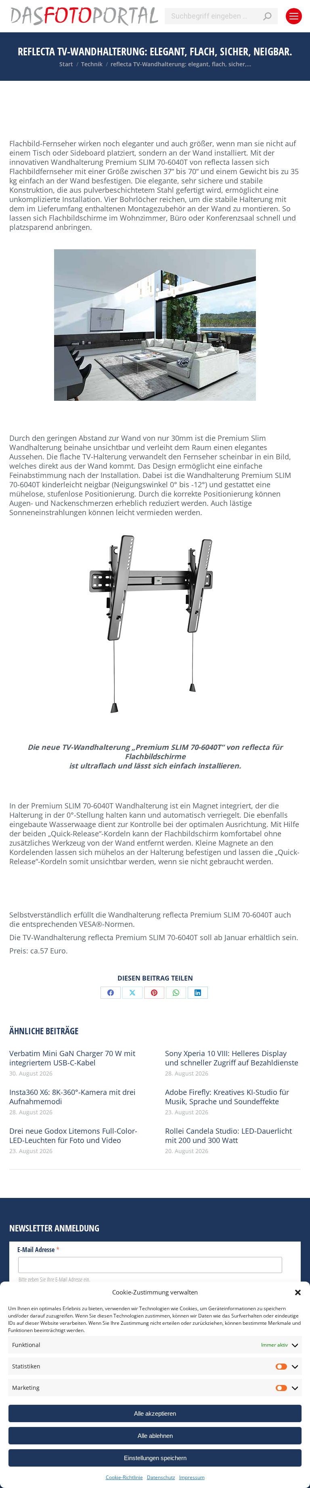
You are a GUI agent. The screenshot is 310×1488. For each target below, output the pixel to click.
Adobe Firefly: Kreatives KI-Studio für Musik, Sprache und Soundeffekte (227, 1097)
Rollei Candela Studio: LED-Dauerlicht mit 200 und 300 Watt (228, 1135)
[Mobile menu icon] (294, 16)
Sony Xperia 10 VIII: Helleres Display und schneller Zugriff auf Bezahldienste (231, 1058)
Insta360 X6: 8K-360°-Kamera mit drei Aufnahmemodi (72, 1097)
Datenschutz (161, 1477)
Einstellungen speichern (155, 1457)
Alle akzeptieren (155, 1413)
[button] (298, 1292)
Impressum (192, 1477)
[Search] (267, 16)
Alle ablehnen (155, 1435)
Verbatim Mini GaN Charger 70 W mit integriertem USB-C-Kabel (72, 1058)
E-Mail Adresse (38, 1249)
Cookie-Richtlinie (124, 1477)
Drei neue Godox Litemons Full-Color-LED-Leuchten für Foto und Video (73, 1135)
